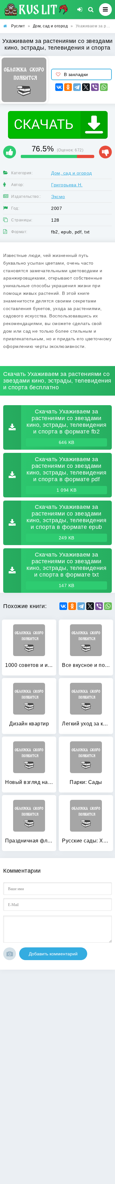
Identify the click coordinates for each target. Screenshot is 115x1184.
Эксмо (58, 196)
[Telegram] (77, 87)
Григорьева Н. (67, 184)
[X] (86, 87)
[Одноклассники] (68, 87)
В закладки (76, 74)
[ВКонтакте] (59, 87)
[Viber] (95, 87)
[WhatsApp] (104, 87)
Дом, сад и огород (71, 173)
